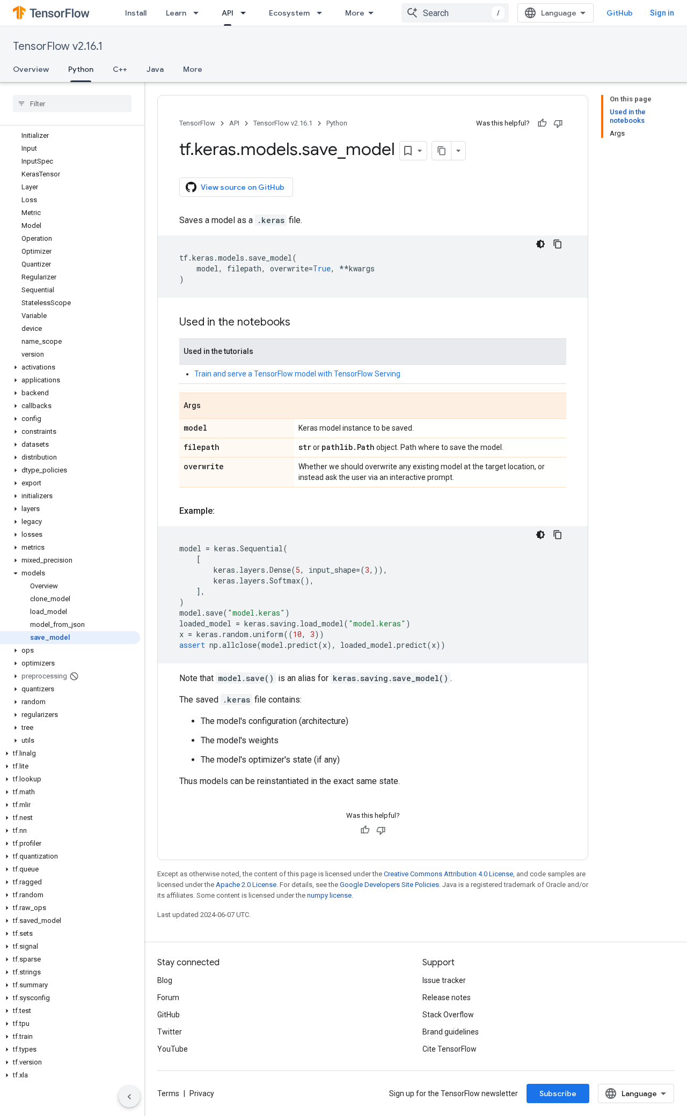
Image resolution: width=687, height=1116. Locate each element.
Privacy (201, 1093)
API (227, 13)
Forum (168, 997)
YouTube (172, 1049)
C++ (120, 69)
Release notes (446, 997)
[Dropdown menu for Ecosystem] (322, 13)
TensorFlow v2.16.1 (58, 46)
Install (136, 13)
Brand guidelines (450, 1032)
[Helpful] (542, 123)
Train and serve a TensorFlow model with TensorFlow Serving (297, 373)
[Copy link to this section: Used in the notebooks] (301, 322)
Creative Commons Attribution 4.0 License (448, 874)
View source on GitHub (242, 187)
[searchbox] (72, 103)
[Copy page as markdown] (441, 151)
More (354, 13)
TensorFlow (197, 123)
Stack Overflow (448, 1014)
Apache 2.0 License (246, 885)
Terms (168, 1093)
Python (80, 69)
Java (155, 69)
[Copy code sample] (557, 244)
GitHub (619, 13)
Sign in (662, 13)
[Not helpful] (558, 123)
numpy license (329, 895)
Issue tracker (444, 980)
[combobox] (455, 13)
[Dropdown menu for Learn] (199, 13)
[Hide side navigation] (129, 1096)
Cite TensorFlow (449, 1049)
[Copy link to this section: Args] (211, 406)
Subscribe (557, 1093)
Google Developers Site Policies (389, 885)
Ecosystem (289, 13)
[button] (70, 367)
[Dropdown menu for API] (246, 13)
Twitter (169, 1032)
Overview (31, 69)
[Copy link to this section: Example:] (225, 511)
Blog (164, 980)
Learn (176, 13)
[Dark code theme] (540, 244)
